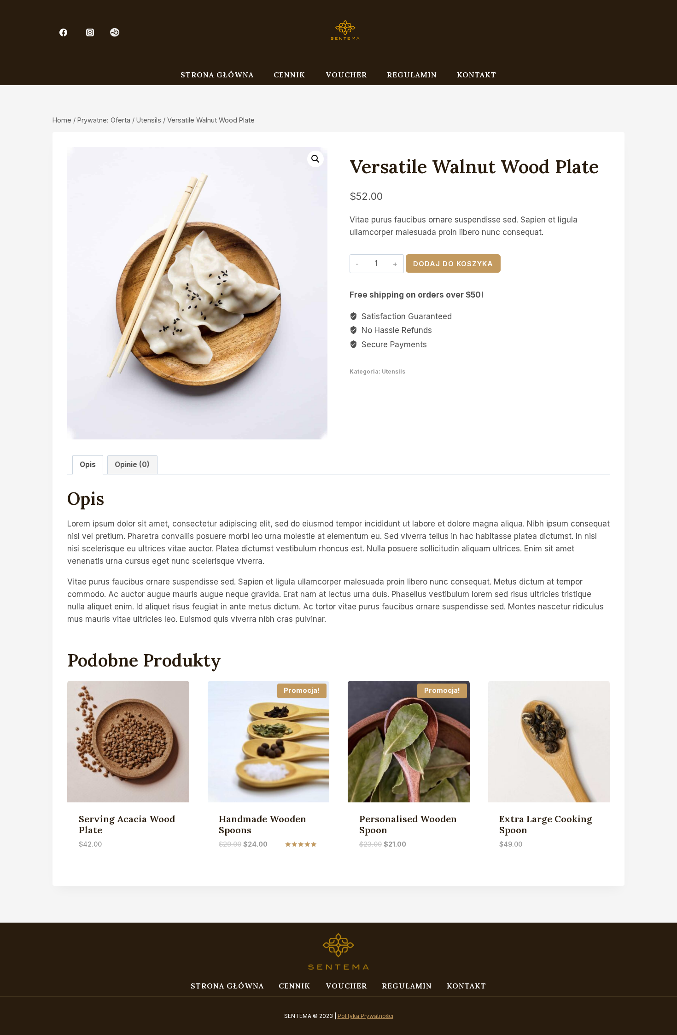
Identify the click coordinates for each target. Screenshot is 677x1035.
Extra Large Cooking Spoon (545, 824)
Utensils (393, 371)
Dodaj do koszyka (453, 263)
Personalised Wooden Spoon (408, 824)
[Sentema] (344, 32)
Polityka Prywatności (365, 1015)
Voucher (346, 74)
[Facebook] (63, 32)
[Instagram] (90, 32)
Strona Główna (217, 74)
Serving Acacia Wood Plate (127, 824)
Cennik (289, 74)
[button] (315, 159)
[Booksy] (115, 32)
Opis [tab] (88, 464)
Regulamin (412, 74)
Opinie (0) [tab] (132, 464)
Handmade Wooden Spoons (262, 824)
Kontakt (476, 74)
